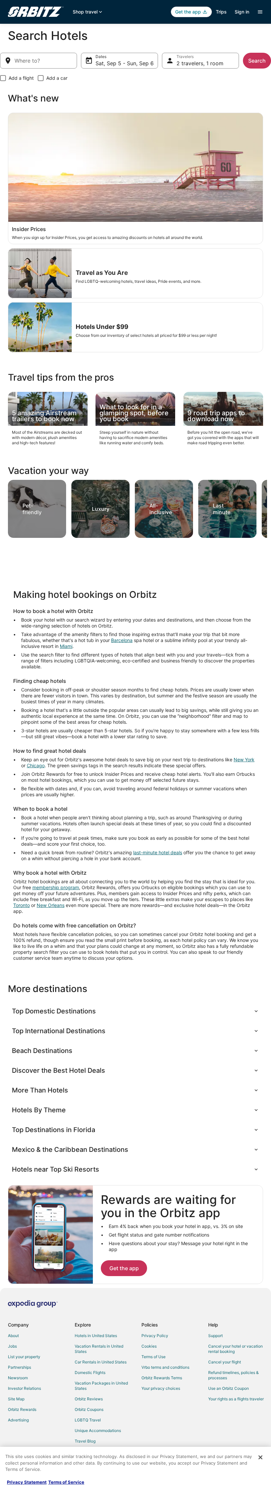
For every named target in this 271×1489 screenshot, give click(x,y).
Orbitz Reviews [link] (89, 1398)
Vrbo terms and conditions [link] (165, 1367)
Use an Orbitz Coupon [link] (228, 1388)
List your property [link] (24, 1356)
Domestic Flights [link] (90, 1372)
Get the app (124, 1268)
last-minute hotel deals (157, 852)
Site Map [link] (16, 1398)
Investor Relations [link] (24, 1388)
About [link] (13, 1335)
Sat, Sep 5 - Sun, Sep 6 (125, 63)
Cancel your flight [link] (224, 1361)
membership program (55, 887)
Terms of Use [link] (153, 1356)
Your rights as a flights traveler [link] (236, 1398)
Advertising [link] (18, 1419)
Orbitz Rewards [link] (22, 1409)
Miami (66, 646)
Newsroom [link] (18, 1377)
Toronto (21, 905)
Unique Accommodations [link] (98, 1430)
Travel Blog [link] (85, 1441)
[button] (135, 1011)
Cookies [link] (149, 1346)
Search (257, 60)
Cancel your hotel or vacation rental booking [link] (235, 1349)
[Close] (260, 1457)
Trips (221, 12)
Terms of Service (66, 1482)
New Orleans (50, 905)
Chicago (36, 765)
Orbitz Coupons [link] (89, 1409)
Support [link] (215, 1335)
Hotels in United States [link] (96, 1335)
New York (244, 759)
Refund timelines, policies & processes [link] (233, 1375)
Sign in (242, 12)
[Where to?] (38, 61)
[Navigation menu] (260, 12)
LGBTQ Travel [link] (88, 1419)
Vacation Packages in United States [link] (101, 1386)
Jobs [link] (12, 1346)
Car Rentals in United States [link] (101, 1361)
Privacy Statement (27, 1482)
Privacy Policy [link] (154, 1335)
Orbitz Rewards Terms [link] (161, 1377)
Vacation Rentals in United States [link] (99, 1349)
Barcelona (122, 640)
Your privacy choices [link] (160, 1388)
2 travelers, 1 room (199, 63)
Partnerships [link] (19, 1367)
